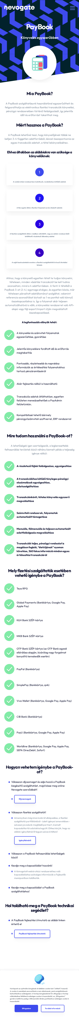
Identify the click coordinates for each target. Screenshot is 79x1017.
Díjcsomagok (25, 799)
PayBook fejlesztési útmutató (32, 933)
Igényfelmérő (25, 840)
